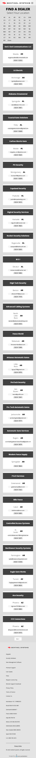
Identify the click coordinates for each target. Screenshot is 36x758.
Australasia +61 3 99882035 (13, 701)
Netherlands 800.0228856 (13, 726)
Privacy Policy (9, 688)
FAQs (7, 676)
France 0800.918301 (11, 713)
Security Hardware (11, 658)
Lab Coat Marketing (22, 756)
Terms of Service (10, 692)
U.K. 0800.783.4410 (11, 738)
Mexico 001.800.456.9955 (13, 722)
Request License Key (11, 680)
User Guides (9, 672)
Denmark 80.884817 (11, 709)
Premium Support (11, 667)
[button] (32, 3)
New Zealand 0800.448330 (13, 730)
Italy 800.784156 (10, 718)
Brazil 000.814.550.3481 (12, 705)
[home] (16, 3)
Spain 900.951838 (11, 734)
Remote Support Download (13, 684)
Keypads (8, 654)
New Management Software (13, 662)
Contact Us (9, 696)
